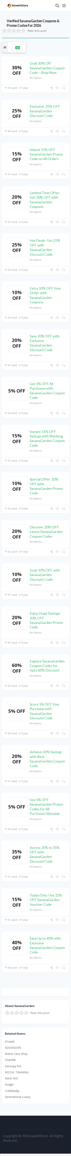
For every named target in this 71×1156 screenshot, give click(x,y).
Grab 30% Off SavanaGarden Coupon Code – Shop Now (47, 68)
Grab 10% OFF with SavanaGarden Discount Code (45, 575)
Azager (9, 1084)
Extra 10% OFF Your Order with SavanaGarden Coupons (45, 295)
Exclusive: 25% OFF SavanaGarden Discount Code (45, 111)
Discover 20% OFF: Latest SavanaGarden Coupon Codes (46, 531)
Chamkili (10, 1060)
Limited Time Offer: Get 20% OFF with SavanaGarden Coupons (45, 200)
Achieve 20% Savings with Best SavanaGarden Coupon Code (47, 759)
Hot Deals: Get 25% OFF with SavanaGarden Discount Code (45, 247)
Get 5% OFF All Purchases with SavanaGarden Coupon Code (47, 391)
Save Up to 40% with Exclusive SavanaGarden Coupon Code (47, 945)
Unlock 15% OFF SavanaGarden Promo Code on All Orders (46, 154)
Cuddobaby (12, 1091)
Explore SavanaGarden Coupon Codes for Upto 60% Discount (47, 665)
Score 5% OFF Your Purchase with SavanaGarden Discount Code (45, 711)
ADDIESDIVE (13, 1047)
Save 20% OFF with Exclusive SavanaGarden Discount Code (45, 343)
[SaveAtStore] (18, 5)
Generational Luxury (18, 1097)
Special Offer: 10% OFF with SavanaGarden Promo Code (46, 486)
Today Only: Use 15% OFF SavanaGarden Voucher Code (46, 900)
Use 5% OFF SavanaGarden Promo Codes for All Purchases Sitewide (46, 807)
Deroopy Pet (13, 1066)
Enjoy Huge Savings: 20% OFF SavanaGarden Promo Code (46, 620)
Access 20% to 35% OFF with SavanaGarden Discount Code (45, 854)
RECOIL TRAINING (17, 1072)
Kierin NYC (11, 1078)
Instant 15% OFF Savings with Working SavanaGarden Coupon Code (47, 438)
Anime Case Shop (16, 1054)
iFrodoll (9, 1041)
